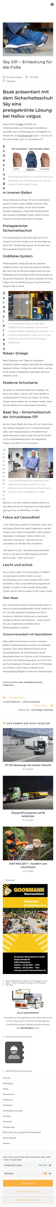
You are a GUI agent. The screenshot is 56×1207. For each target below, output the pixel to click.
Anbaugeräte (8, 1083)
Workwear (8, 685)
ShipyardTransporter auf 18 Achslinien (28, 814)
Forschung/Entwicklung (12, 1111)
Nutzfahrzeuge (9, 1127)
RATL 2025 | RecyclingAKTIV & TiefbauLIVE (22, 1132)
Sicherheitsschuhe (25, 135)
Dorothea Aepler (14, 77)
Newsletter (7, 1116)
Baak (21, 124)
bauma (5, 1089)
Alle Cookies (28, 1183)
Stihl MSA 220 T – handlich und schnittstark (28, 865)
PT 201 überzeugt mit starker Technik (28, 765)
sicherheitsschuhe (33, 682)
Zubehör (6, 1143)
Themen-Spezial (9, 1138)
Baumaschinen (9, 1094)
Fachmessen (8, 1100)
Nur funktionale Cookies (28, 1191)
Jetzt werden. (28, 1028)
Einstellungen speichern (28, 1200)
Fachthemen (8, 1105)
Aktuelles (11, 81)
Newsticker (7, 1121)
